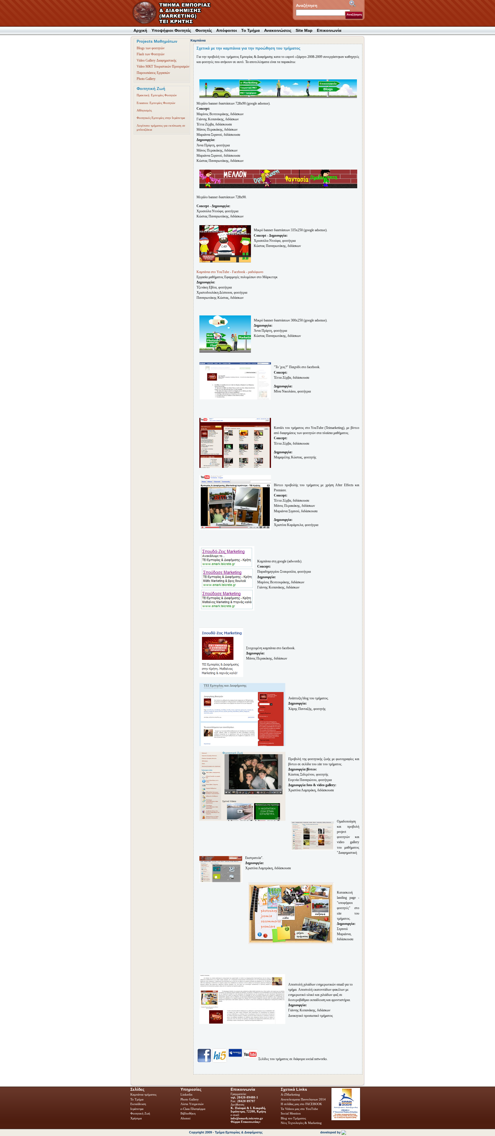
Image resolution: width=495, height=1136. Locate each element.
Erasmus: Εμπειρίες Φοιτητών (156, 103)
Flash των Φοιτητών (150, 54)
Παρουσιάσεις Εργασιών (153, 73)
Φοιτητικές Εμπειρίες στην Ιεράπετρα (161, 117)
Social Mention (291, 1113)
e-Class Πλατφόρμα (192, 1109)
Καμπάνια (198, 40)
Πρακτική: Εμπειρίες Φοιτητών (157, 95)
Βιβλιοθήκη (188, 1113)
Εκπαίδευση (138, 1104)
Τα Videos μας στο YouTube (299, 1109)
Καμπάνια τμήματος (143, 1094)
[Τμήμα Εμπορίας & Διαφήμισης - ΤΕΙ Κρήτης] (175, 13)
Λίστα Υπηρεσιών (192, 1104)
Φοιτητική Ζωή (140, 1113)
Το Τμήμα (137, 1099)
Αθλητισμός (144, 110)
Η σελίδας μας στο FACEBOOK (301, 1104)
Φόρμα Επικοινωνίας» (246, 1121)
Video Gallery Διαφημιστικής (156, 60)
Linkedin (186, 1094)
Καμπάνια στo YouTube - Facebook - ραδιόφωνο (230, 272)
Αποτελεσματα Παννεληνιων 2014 (303, 1099)
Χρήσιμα (136, 1118)
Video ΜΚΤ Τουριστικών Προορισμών (163, 66)
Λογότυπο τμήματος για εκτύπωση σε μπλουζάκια (161, 127)
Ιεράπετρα (137, 1109)
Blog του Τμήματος (293, 1118)
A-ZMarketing (290, 1094)
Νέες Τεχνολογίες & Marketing (301, 1123)
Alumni (185, 1118)
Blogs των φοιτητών (150, 48)
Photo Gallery (146, 79)
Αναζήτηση (354, 14)
